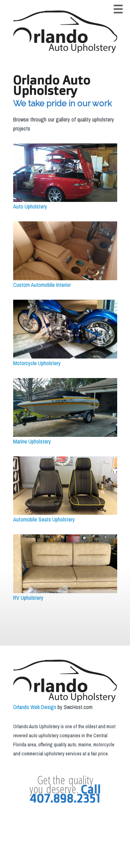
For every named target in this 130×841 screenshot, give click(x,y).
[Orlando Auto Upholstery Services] (65, 31)
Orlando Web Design (34, 707)
